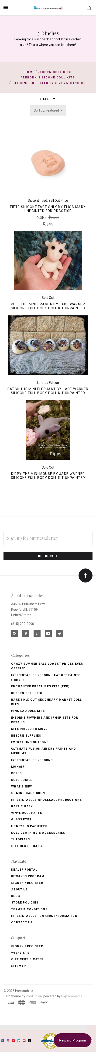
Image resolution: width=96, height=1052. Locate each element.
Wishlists (20, 952)
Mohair (17, 766)
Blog (15, 896)
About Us (19, 889)
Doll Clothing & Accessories (38, 832)
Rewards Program (27, 876)
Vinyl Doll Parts (26, 813)
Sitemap (18, 966)
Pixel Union (34, 996)
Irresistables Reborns (32, 760)
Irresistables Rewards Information (44, 916)
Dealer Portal (24, 869)
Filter (46, 99)
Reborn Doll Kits (26, 693)
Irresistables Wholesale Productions (46, 799)
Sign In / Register (27, 883)
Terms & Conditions (29, 909)
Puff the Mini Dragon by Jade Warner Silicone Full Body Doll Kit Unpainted (48, 306)
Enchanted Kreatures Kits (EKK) (40, 686)
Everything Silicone (29, 742)
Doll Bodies (21, 780)
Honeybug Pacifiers (29, 826)
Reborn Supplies (26, 735)
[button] (54, 98)
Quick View (47, 165)
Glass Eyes (21, 819)
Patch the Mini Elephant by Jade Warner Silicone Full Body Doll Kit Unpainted (47, 391)
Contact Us (21, 922)
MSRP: (42, 217)
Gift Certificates (27, 846)
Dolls (16, 773)
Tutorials (20, 839)
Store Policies (24, 902)
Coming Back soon (28, 793)
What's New (21, 786)
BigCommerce (71, 996)
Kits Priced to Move (29, 729)
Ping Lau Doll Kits (28, 711)
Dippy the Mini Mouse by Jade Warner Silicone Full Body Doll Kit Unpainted (48, 476)
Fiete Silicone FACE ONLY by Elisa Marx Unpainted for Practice (48, 209)
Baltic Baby (22, 806)
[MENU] (6, 7)
